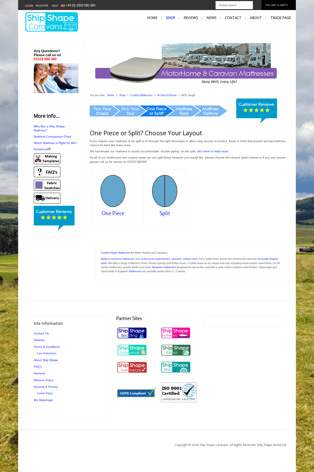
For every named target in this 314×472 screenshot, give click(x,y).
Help (55, 5)
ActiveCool (42, 149)
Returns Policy (43, 380)
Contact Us (41, 333)
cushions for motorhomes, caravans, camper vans (169, 258)
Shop (170, 17)
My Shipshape (43, 400)
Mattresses (135, 271)
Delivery (39, 340)
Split (165, 213)
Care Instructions (46, 353)
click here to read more (212, 151)
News (211, 17)
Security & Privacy (46, 386)
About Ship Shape (46, 360)
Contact (233, 17)
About (256, 17)
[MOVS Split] (164, 191)
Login (29, 5)
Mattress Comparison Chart (53, 136)
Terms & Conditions (47, 346)
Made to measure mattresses (118, 258)
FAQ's (38, 366)
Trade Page (280, 17)
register (42, 5)
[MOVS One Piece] (113, 191)
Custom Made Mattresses (116, 252)
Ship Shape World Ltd (271, 445)
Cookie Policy (45, 393)
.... (35, 407)
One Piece (113, 213)
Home (152, 17)
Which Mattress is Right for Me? (55, 143)
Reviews (191, 17)
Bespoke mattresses (164, 267)
